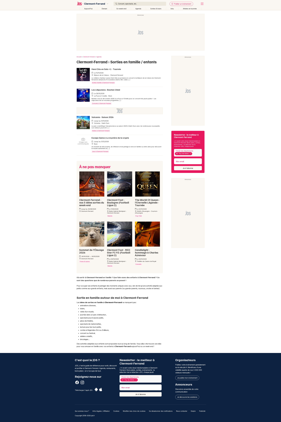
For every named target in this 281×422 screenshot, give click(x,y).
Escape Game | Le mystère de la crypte (110, 138)
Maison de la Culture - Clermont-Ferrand (108, 75)
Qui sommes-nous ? (82, 411)
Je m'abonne (188, 168)
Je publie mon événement (187, 378)
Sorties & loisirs (155, 9)
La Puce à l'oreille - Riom (103, 96)
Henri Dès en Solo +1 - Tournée (106, 69)
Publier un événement (182, 4)
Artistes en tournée (190, 9)
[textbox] (193, 153)
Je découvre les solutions (187, 397)
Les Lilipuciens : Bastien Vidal (106, 90)
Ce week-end (121, 9)
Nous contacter (181, 411)
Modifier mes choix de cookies (134, 411)
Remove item (190, 153)
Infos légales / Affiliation (101, 411)
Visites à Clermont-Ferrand (100, 131)
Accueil (79, 57)
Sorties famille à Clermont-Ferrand (103, 83)
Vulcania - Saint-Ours (101, 123)
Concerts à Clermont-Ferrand (101, 103)
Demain (104, 9)
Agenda (138, 9)
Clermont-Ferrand (94, 4)
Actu (172, 9)
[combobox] (188, 153)
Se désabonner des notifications (161, 411)
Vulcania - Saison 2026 (102, 117)
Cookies (116, 411)
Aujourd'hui (88, 9)
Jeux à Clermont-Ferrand (100, 151)
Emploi (193, 411)
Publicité (202, 411)
